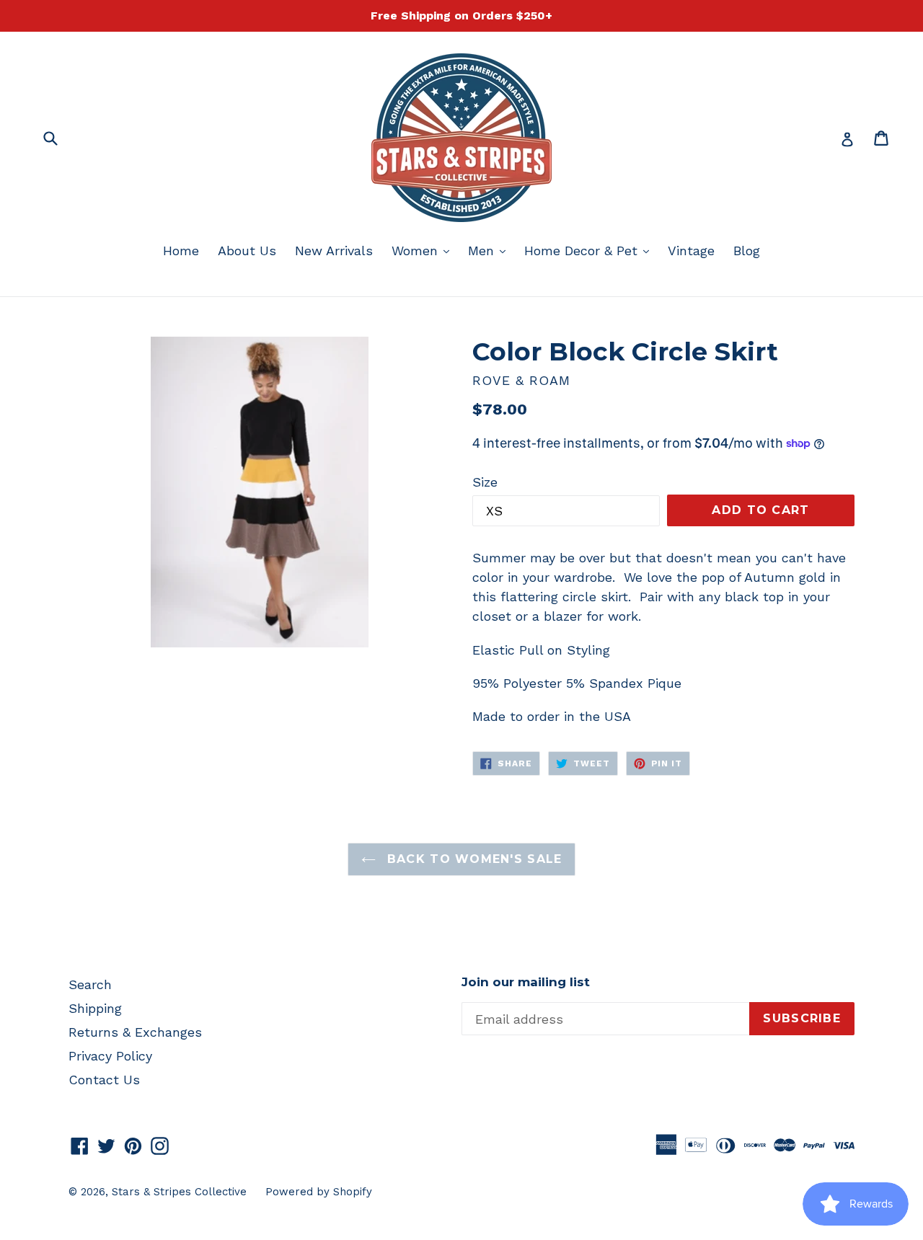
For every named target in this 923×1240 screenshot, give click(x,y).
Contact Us (104, 1079)
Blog (746, 250)
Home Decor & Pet (590, 250)
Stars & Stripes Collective (179, 1191)
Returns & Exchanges (135, 1032)
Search (90, 984)
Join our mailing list (526, 982)
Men (490, 250)
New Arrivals (334, 250)
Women (424, 250)
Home (181, 250)
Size (485, 482)
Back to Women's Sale (472, 859)
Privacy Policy (110, 1055)
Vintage (691, 250)
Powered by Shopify (318, 1191)
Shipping (95, 1008)
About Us (247, 250)
